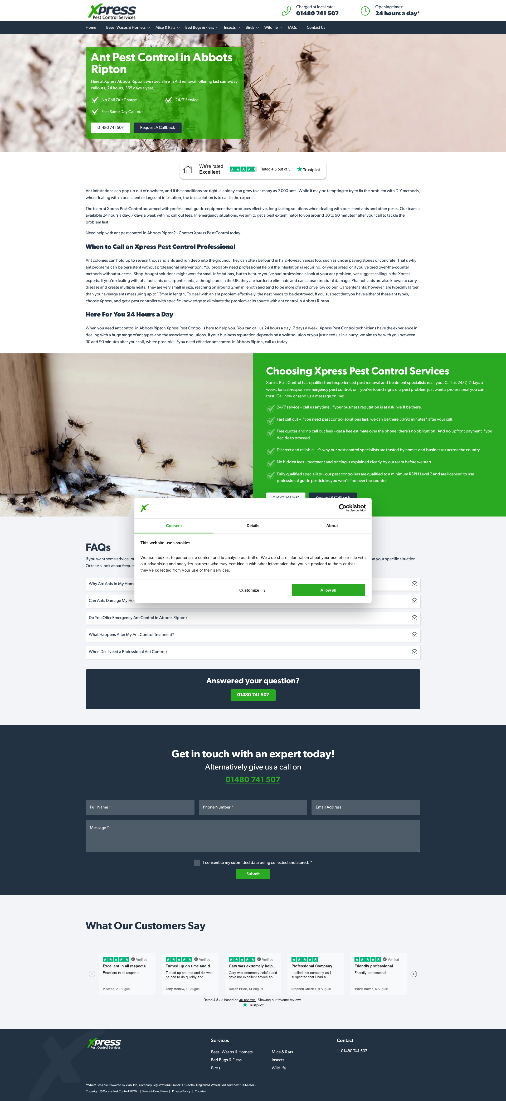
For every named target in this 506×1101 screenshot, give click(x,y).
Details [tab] (253, 525)
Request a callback (157, 128)
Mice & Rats (165, 28)
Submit (253, 874)
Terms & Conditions (155, 1091)
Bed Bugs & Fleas (199, 28)
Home (91, 28)
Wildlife (271, 28)
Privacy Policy (181, 1091)
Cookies (200, 1091)
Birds (250, 28)
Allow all (328, 590)
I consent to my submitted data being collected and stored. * (257, 863)
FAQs (292, 28)
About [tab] (332, 525)
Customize (249, 590)
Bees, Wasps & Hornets (125, 28)
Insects (230, 28)
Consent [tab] (174, 525)
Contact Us (316, 28)
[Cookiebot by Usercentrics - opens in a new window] (343, 508)
